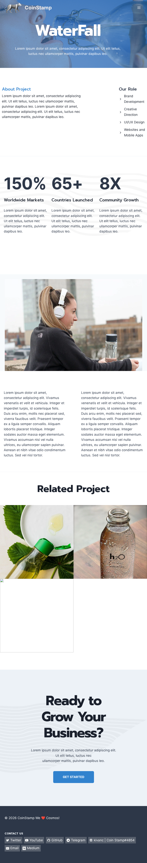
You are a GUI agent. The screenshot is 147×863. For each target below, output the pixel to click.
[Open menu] (138, 8)
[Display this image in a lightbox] (37, 542)
